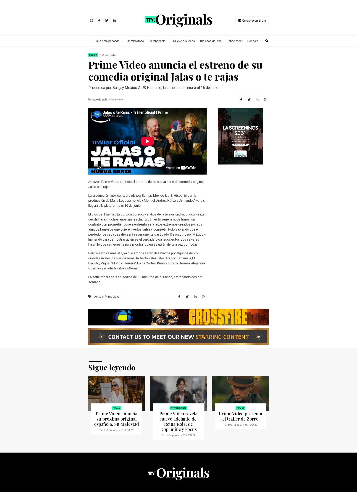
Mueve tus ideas (184, 41)
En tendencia (157, 41)
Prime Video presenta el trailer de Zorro (240, 416)
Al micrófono (135, 41)
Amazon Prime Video (106, 296)
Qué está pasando (108, 41)
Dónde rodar (234, 41)
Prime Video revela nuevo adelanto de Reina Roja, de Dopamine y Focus (178, 421)
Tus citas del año (211, 41)
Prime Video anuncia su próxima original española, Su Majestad (116, 418)
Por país (252, 41)
